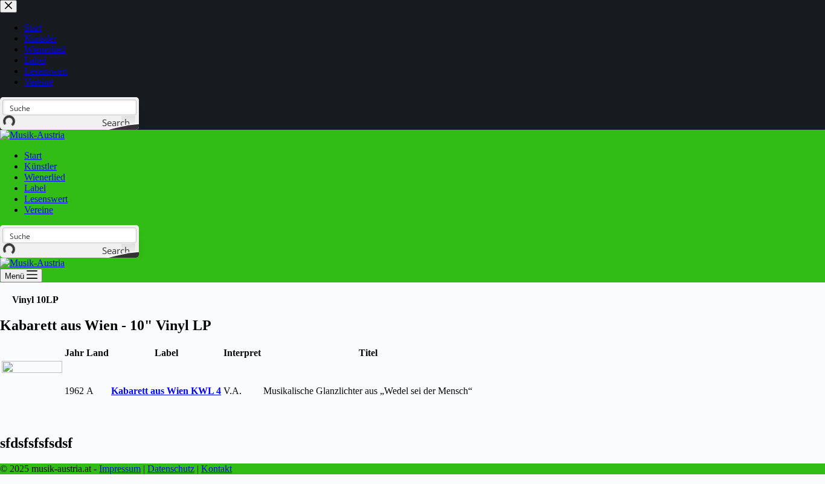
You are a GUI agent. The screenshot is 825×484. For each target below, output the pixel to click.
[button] (35, 300)
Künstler (40, 166)
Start (33, 155)
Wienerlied (44, 177)
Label (35, 188)
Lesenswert (46, 199)
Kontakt (216, 468)
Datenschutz (170, 468)
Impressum (120, 468)
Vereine (38, 210)
